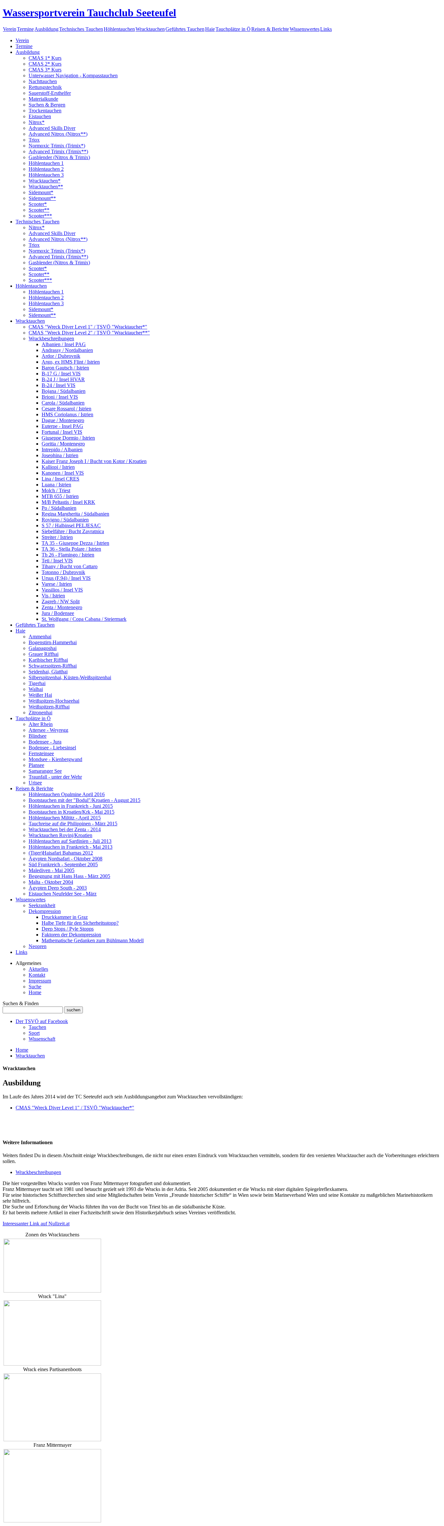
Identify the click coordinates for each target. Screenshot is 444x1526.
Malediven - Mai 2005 (51, 870)
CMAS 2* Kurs (45, 64)
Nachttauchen (43, 81)
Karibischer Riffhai (48, 660)
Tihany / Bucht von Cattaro (70, 566)
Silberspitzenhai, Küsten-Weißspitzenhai (70, 677)
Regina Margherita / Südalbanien (75, 514)
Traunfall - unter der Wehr (55, 777)
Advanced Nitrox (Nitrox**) (58, 134)
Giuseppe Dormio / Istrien (68, 438)
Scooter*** (40, 216)
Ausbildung (46, 29)
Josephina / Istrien (60, 455)
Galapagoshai (43, 648)
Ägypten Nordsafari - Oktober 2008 (65, 858)
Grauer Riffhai (44, 654)
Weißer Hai (40, 695)
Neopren (37, 946)
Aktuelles (38, 969)
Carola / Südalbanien (63, 403)
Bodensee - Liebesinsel (52, 747)
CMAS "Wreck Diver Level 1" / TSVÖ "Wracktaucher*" (88, 327)
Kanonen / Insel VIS (63, 473)
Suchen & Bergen (47, 104)
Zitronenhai (40, 712)
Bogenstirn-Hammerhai (53, 642)
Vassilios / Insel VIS (62, 590)
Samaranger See (45, 771)
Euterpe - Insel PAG (62, 426)
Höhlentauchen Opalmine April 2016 (67, 794)
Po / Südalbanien (59, 508)
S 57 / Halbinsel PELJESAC (71, 525)
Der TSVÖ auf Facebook (42, 1021)
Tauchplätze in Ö (233, 29)
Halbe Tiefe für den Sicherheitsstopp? (80, 923)
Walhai (36, 689)
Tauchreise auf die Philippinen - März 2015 (73, 823)
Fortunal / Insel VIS (62, 432)
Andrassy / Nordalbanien (67, 350)
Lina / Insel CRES (60, 479)
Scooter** (39, 210)
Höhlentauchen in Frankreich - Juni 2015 (71, 806)
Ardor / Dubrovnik (61, 356)
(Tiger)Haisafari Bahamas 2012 (61, 853)
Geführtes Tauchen (184, 29)
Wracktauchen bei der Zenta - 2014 (65, 829)
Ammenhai (40, 636)
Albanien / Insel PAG (64, 344)
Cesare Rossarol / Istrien (66, 408)
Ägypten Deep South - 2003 (58, 888)
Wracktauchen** (46, 186)
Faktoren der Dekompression (71, 934)
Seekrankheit (42, 905)
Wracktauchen (150, 29)
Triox (34, 140)
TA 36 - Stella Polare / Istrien (71, 549)
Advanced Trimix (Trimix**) (58, 151)
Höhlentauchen (119, 29)
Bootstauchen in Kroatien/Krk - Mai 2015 (71, 812)
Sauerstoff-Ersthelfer (50, 93)
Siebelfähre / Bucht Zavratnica (73, 531)
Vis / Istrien (53, 595)
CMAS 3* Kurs (45, 69)
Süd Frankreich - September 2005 (63, 864)
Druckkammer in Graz (65, 917)
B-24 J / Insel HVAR (63, 379)
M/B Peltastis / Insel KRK (68, 502)
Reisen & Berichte (270, 29)
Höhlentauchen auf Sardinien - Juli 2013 (70, 841)
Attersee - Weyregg (48, 730)
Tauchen (37, 1027)
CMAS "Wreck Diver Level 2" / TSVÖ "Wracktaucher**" (89, 332)
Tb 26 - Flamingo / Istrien (68, 554)
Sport (34, 1033)
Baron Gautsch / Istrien (65, 367)
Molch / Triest (56, 490)
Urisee (35, 782)
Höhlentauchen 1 (46, 163)
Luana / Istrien (56, 484)
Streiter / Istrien (57, 537)
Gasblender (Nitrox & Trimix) (59, 157)
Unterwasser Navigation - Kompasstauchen (73, 75)
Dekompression (45, 911)
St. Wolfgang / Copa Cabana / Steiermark (84, 619)
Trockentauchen (45, 110)
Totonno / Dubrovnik (63, 572)
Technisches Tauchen (81, 29)
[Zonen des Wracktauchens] (52, 1291)
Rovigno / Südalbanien (65, 519)
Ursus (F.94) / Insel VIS (66, 578)
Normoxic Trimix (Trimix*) (57, 145)
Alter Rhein (41, 724)
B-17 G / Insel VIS (61, 373)
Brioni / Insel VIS (60, 397)
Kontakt (37, 975)
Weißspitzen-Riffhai (49, 706)
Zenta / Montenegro (62, 607)
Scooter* (38, 204)
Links (326, 29)
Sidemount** (42, 198)
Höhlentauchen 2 (46, 169)
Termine (25, 29)
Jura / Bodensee (58, 613)
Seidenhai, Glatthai (48, 671)
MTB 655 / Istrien (60, 496)
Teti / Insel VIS (57, 560)
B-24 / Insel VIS (58, 385)
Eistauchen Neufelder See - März (63, 893)
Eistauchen (40, 116)
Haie (210, 29)
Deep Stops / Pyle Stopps (68, 929)
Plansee (36, 765)
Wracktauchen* (44, 180)
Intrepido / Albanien (62, 449)
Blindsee (37, 736)
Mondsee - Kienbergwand (55, 759)
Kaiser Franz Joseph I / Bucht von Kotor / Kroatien (94, 461)
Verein (9, 29)
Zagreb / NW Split (61, 601)
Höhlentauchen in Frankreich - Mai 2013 (70, 847)
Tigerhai (37, 683)
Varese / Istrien (57, 584)
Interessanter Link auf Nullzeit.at (36, 1223)
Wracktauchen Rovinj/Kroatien (60, 835)
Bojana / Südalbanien (63, 391)
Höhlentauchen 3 (46, 175)
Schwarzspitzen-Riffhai (53, 666)
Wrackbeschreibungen (51, 338)
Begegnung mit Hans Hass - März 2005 (69, 876)
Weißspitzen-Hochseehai (54, 701)
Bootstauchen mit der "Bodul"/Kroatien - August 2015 (84, 800)
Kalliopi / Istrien (58, 467)
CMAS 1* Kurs (45, 58)
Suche (35, 986)
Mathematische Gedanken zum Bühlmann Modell (93, 940)
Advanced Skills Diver (52, 128)
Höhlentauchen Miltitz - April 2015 (65, 817)
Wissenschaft (42, 1039)
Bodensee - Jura (45, 741)
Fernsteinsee (41, 753)
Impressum (40, 980)
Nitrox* (37, 122)
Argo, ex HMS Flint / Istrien (71, 362)
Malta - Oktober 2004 (51, 882)
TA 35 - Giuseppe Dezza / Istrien (75, 543)
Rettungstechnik (45, 87)
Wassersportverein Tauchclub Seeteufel (89, 13)
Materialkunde (43, 99)
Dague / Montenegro (63, 420)
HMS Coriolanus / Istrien (67, 414)
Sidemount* (41, 192)
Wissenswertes (305, 29)
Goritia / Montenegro (63, 443)
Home (35, 992)
